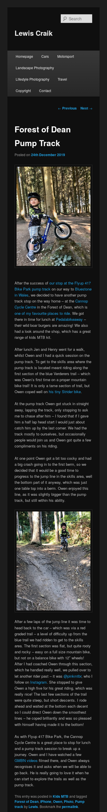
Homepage (24, 56)
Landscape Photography (35, 67)
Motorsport (65, 56)
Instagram (38, 682)
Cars (45, 56)
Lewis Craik (34, 33)
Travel (62, 79)
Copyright (23, 90)
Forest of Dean (27, 801)
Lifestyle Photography (32, 79)
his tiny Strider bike (65, 391)
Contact (45, 90)
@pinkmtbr (72, 676)
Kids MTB (60, 796)
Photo (68, 801)
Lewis (33, 806)
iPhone (45, 801)
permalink (70, 806)
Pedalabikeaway (69, 319)
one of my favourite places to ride (42, 313)
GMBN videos (26, 760)
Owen (57, 801)
